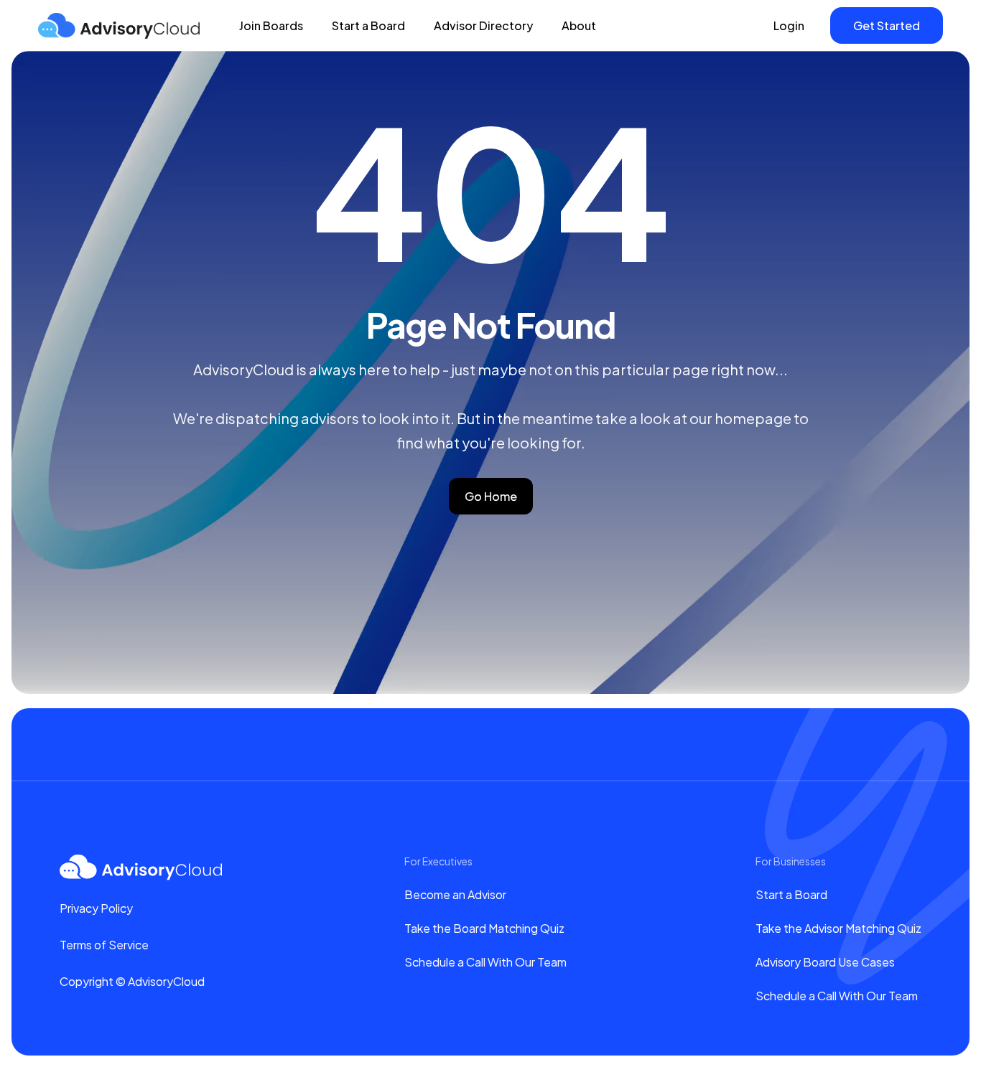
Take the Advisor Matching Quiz (838, 928)
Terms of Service (104, 944)
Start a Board (368, 25)
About (579, 25)
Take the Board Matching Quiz (484, 928)
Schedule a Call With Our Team (485, 961)
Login (788, 25)
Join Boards (271, 25)
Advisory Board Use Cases (825, 961)
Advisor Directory (483, 25)
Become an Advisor (455, 894)
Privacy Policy (96, 908)
